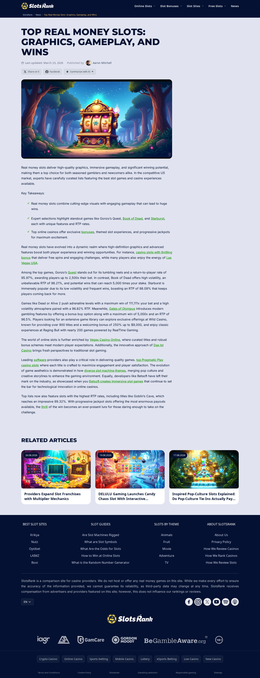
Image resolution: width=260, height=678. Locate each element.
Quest (72, 272)
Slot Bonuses (169, 6)
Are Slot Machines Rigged (100, 535)
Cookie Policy (84, 672)
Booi (34, 562)
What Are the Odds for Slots (100, 549)
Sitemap (218, 672)
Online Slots (143, 6)
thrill (44, 407)
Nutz (34, 542)
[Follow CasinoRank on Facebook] (189, 602)
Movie (166, 549)
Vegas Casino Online (105, 340)
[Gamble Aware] (176, 640)
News (235, 6)
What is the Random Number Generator (101, 562)
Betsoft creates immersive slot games (116, 381)
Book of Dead (133, 218)
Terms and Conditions (49, 672)
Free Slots (215, 6)
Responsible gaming (186, 672)
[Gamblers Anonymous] (64, 640)
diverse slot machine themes (105, 370)
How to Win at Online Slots (100, 556)
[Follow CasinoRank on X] (207, 602)
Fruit (166, 542)
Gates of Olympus (122, 309)
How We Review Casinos (221, 549)
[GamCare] (91, 640)
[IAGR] (43, 640)
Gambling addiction (148, 672)
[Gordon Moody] (124, 640)
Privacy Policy (221, 542)
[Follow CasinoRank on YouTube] (216, 602)
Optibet (34, 549)
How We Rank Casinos (221, 556)
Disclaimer (114, 672)
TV (166, 562)
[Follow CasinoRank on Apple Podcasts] (235, 602)
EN (25, 602)
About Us (221, 535)
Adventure (166, 556)
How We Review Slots (221, 562)
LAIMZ (34, 556)
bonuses (87, 232)
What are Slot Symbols (100, 542)
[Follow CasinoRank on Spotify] (226, 602)
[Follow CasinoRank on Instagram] (198, 602)
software (40, 360)
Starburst (157, 218)
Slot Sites (193, 6)
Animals (167, 535)
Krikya (34, 535)
